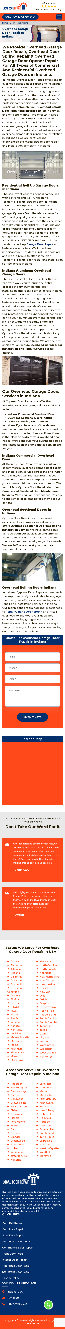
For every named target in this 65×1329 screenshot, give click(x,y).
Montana (45, 961)
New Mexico (47, 984)
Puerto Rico (47, 1010)
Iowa (14, 1010)
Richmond (46, 1125)
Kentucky (16, 1029)
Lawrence (46, 1087)
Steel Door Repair (13, 1235)
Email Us (13, 1297)
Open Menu (59, 16)
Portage (45, 1121)
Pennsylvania (48, 1007)
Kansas (15, 1025)
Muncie (44, 1106)
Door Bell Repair (12, 1223)
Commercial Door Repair (17, 1247)
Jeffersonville (19, 1155)
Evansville (17, 1114)
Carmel (15, 1095)
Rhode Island (48, 1014)
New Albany (47, 1110)
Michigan (16, 1048)
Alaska (15, 961)
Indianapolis (18, 1152)
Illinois (14, 1018)
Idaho (14, 1014)
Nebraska (45, 972)
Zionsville (45, 1155)
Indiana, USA (15, 1291)
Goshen (15, 1133)
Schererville (47, 1129)
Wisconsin (46, 1048)
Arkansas (16, 969)
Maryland (16, 1041)
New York (45, 991)
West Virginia (48, 1052)
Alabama (16, 965)
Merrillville (46, 1095)
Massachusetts (20, 1037)
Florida (15, 999)
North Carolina (48, 965)
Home (5, 23)
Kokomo (16, 1159)
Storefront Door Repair (16, 1272)
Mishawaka (47, 1102)
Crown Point (18, 1102)
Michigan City (48, 1099)
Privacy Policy (10, 1278)
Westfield (45, 1152)
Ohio (43, 995)
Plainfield (45, 1118)
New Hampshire (49, 976)
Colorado (16, 980)
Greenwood (18, 1140)
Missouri (16, 1056)
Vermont (45, 1041)
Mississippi (17, 1060)
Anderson (17, 1083)
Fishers (15, 1118)
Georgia (15, 1003)
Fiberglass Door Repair (16, 1265)
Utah (43, 1033)
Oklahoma (46, 999)
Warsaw (45, 1144)
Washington (47, 1045)
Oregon (44, 1003)
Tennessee (46, 1026)
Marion (44, 1091)
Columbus (17, 1099)
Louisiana (16, 1033)
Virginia (44, 1037)
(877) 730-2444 (17, 1304)
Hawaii (15, 1006)
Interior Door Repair (14, 1259)
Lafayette (46, 1083)
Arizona (15, 972)
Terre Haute (47, 1136)
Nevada (44, 988)
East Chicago (19, 1106)
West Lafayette (49, 1148)
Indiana (15, 1022)
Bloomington (19, 1087)
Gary (13, 1129)
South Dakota (48, 1022)
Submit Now (32, 717)
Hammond (17, 1144)
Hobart (15, 1148)
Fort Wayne (18, 1121)
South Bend (47, 1133)
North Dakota (48, 969)
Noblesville (46, 1114)
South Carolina (49, 1018)
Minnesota (17, 1052)
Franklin (15, 1125)
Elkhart (15, 1110)
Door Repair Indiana (19, 23)
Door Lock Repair (13, 1229)
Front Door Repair (13, 1253)
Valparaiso (46, 1140)
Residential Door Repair (16, 1241)
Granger (15, 1136)
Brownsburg (18, 1091)
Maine (14, 1044)
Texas (43, 1029)
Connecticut (18, 984)
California (16, 976)
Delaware (16, 995)
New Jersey (47, 980)
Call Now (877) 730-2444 (20, 16)
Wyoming (46, 1056)
